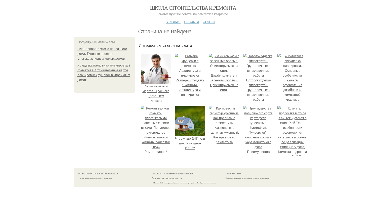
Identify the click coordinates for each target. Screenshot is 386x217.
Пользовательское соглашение (178, 173)
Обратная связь (233, 173)
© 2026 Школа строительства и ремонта (98, 173)
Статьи (209, 21)
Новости (191, 21)
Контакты (156, 173)
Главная (173, 21)
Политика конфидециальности (167, 178)
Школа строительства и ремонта (193, 7)
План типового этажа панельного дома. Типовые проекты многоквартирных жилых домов (102, 53)
